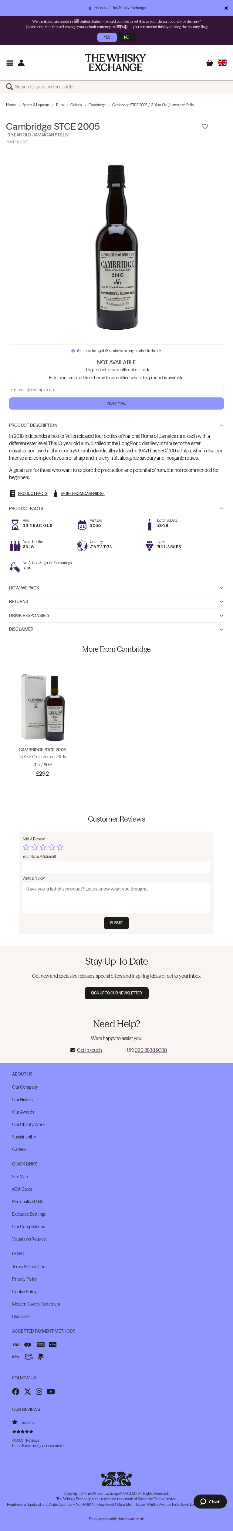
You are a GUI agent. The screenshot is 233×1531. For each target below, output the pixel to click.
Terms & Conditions (29, 1266)
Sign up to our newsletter (116, 993)
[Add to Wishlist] (205, 127)
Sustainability (24, 1137)
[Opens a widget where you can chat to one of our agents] (210, 1502)
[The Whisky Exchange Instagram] (39, 1391)
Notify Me (116, 403)
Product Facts (26, 508)
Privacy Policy (24, 1279)
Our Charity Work (28, 1124)
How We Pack (24, 588)
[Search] (11, 87)
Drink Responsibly (29, 615)
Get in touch (89, 1050)
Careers (19, 1149)
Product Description (33, 425)
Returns (18, 601)
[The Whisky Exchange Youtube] (51, 1391)
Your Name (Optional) (39, 856)
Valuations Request (29, 1239)
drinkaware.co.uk (131, 1519)
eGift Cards (22, 1189)
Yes (107, 37)
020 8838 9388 (151, 1050)
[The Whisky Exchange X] (27, 1391)
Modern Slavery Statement (36, 1304)
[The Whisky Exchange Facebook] (15, 1391)
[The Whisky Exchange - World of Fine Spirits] (115, 62)
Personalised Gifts (28, 1201)
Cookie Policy (24, 1291)
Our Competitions (28, 1226)
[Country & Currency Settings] (222, 63)
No (126, 37)
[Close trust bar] (226, 8)
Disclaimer (21, 629)
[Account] (21, 63)
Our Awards (23, 1112)
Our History (22, 1099)
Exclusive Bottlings (29, 1214)
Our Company (25, 1087)
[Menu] (9, 63)
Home (11, 105)
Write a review (33, 878)
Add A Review (33, 839)
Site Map (20, 1176)
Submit (116, 923)
